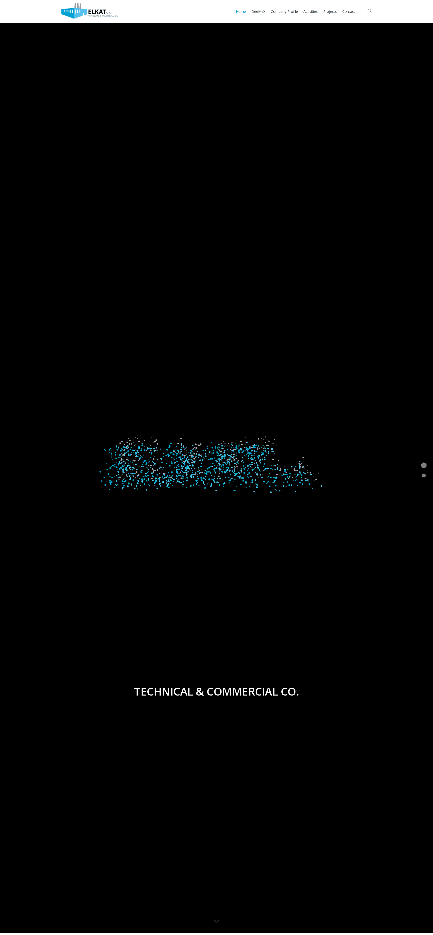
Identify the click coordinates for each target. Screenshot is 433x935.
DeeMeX (258, 11)
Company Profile (284, 11)
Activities (310, 11)
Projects (330, 11)
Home (241, 11)
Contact (348, 11)
